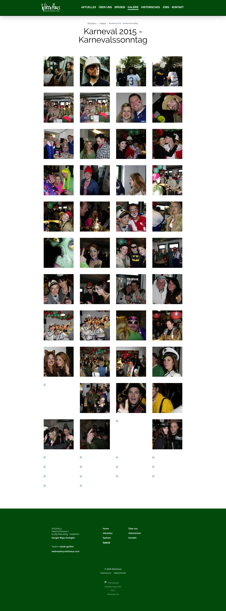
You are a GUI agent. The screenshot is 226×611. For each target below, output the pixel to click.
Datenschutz (120, 573)
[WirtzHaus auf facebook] (163, 530)
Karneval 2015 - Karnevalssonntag (123, 23)
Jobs (165, 7)
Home (106, 528)
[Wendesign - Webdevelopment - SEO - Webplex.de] (113, 588)
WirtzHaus (92, 23)
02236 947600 (67, 546)
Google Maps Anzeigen (63, 538)
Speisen (119, 7)
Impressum (105, 573)
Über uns (105, 7)
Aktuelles (88, 7)
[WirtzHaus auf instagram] (157, 530)
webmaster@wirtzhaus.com (65, 551)
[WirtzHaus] (50, 7)
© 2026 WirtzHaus (113, 569)
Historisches (150, 7)
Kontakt (178, 7)
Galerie (133, 7)
